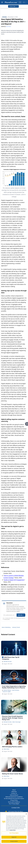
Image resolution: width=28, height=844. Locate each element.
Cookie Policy (12, 830)
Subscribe (20, 615)
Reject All (14, 837)
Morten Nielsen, (7, 690)
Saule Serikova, (15, 690)
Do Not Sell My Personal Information (14, 798)
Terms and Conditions (14, 802)
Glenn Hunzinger (16, 722)
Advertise (14, 791)
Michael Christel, (8, 722)
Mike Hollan (6, 749)
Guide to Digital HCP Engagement (14, 580)
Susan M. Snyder (7, 691)
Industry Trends (16, 627)
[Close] (26, 814)
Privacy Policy (14, 800)
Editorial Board (14, 795)
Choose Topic (12, 6)
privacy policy (7, 619)
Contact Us (14, 793)
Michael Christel (7, 661)
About (14, 790)
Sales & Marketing (6, 627)
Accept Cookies (14, 841)
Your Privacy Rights (14, 803)
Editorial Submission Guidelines (14, 797)
